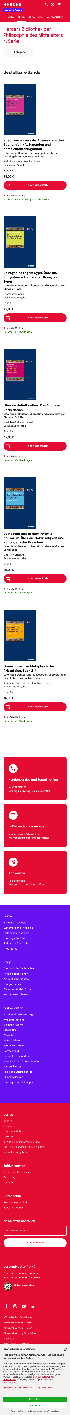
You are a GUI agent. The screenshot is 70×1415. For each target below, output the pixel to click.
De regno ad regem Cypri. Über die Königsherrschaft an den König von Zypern (31, 277)
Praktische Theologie (16, 943)
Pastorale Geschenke (16, 995)
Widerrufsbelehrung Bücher (17, 1323)
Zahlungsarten (14, 1166)
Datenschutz (10, 1339)
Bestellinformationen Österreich (22, 1278)
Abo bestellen (17, 881)
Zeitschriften (55, 17)
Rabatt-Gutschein (14, 1208)
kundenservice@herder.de (24, 834)
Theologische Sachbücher (19, 969)
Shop (21, 17)
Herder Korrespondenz (17, 1056)
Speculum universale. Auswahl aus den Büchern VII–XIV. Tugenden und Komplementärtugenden (34, 145)
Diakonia (8, 1035)
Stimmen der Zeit (13, 1077)
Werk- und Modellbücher (18, 989)
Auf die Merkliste (16, 196)
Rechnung (9, 1177)
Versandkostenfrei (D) (20, 1266)
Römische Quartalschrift (18, 1072)
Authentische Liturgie (16, 979)
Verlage (8, 1121)
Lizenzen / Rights (13, 1132)
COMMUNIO (10, 1030)
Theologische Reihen (16, 974)
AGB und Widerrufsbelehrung (18, 1317)
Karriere (8, 1137)
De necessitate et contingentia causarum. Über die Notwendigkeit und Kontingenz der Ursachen (34, 538)
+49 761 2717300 (17, 787)
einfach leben (12, 1041)
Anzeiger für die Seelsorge (19, 1015)
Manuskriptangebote (16, 1152)
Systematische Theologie (18, 928)
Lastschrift (10, 1183)
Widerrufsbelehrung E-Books (18, 1328)
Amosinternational (14, 1020)
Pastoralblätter (12, 1067)
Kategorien (20, 52)
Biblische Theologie (15, 923)
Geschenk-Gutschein (16, 1203)
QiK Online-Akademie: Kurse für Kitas (25, 1147)
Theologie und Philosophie (19, 1082)
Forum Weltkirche (14, 1046)
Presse (8, 1126)
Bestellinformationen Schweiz (21, 1273)
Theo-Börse (36, 17)
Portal (10, 17)
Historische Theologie (16, 933)
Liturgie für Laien (13, 984)
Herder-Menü (66, 4)
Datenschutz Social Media (16, 1344)
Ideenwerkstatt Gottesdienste (21, 1062)
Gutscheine (12, 1196)
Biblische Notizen (14, 1025)
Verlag (8, 1114)
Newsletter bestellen (19, 1221)
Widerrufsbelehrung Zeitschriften (20, 1333)
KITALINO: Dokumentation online (22, 1142)
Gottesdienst (11, 1051)
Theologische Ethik (15, 938)
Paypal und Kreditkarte (17, 1172)
